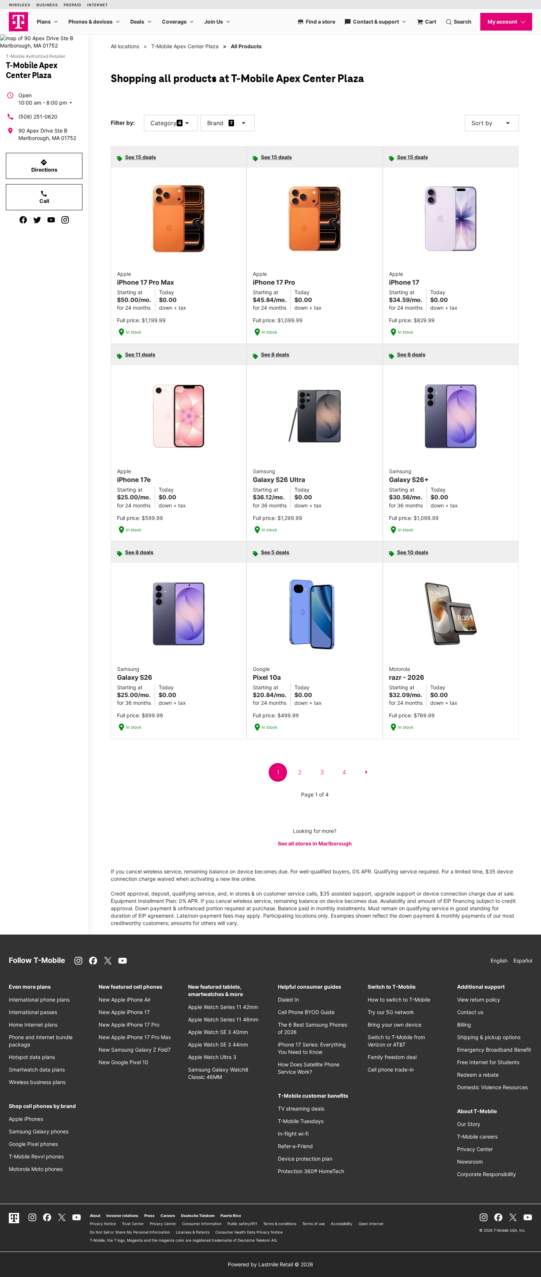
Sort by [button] (491, 123)
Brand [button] (215, 123)
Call (44, 197)
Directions (44, 166)
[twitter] (37, 219)
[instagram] (65, 219)
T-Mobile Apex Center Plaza (185, 46)
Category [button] (164, 123)
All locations (125, 46)
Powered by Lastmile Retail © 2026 (270, 1264)
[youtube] (51, 219)
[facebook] (23, 219)
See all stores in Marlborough (315, 843)
